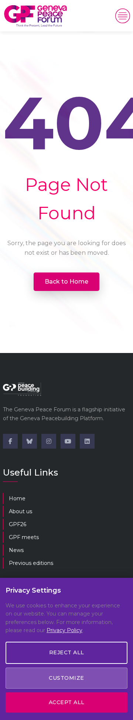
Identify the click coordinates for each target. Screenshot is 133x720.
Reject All (66, 652)
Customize (66, 678)
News (16, 550)
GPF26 (17, 524)
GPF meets (24, 537)
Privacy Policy (64, 630)
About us (20, 511)
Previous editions (31, 563)
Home (17, 498)
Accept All (67, 702)
